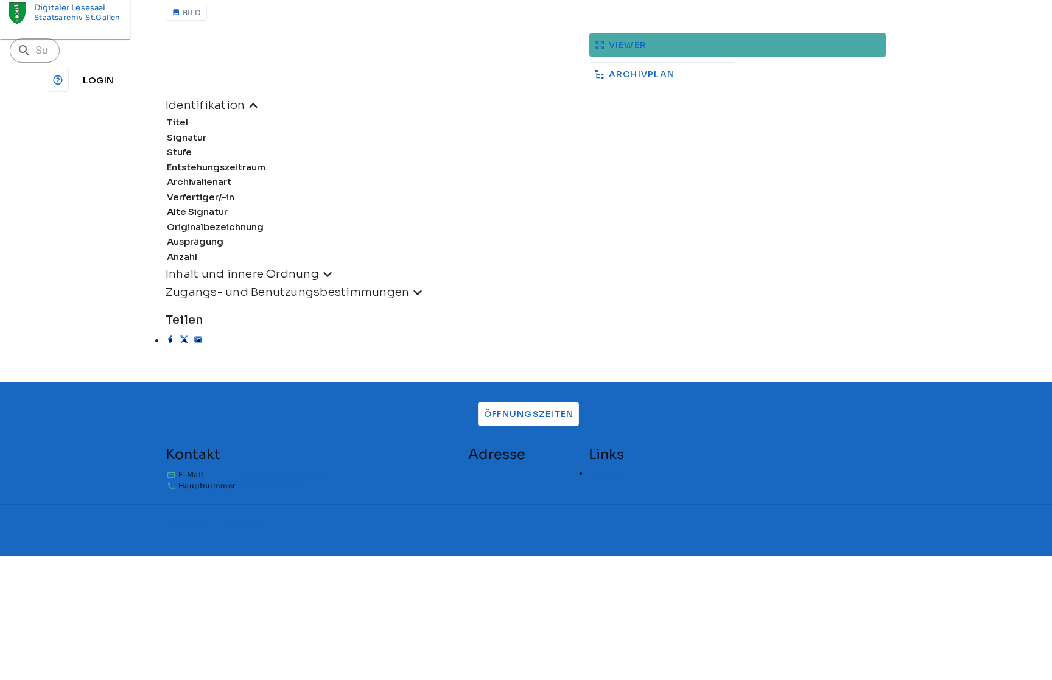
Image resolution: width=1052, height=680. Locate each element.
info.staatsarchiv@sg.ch (284, 474)
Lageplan (606, 473)
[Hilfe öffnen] (58, 80)
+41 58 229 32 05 (269, 485)
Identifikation (205, 105)
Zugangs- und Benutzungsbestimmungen (287, 292)
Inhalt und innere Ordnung (242, 274)
